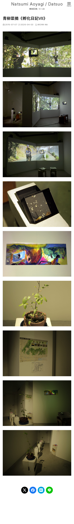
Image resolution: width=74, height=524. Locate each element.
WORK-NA (43, 24)
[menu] (69, 4)
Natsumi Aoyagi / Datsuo (37, 4)
